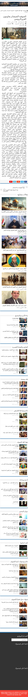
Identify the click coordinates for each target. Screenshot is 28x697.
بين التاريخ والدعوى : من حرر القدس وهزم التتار (14, 250)
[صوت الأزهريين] (14, 4)
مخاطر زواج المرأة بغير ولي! (13, 324)
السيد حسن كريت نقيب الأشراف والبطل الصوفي (14, 305)
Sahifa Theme (4, 692)
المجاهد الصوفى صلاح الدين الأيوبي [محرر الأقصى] (14, 212)
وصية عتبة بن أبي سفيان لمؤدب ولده (11, 432)
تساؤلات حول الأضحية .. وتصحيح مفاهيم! (10, 349)
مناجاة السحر (16, 501)
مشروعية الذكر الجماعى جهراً (12, 622)
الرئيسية (25, 10)
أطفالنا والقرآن (15, 318)
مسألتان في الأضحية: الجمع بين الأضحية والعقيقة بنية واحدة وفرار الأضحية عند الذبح (10, 370)
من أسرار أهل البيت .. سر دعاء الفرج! (11, 482)
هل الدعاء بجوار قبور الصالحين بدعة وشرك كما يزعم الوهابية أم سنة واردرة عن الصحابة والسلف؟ (10, 610)
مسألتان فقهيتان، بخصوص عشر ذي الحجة (10, 356)
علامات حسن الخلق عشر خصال (12, 426)
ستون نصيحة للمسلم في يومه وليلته (11, 413)
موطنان (17, 419)
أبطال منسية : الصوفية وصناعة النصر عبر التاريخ (14, 268)
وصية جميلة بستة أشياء (14, 570)
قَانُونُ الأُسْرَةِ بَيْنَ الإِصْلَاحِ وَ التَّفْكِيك (11, 337)
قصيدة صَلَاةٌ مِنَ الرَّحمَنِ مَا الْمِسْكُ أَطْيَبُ (10, 514)
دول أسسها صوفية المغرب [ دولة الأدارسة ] (10, 190)
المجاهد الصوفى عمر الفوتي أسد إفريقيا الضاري (14, 287)
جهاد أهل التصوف (18, 10)
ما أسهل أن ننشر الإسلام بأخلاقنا (12, 545)
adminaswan (21, 22)
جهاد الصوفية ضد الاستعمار (19, 187)
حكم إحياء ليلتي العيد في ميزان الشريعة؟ (10, 602)
